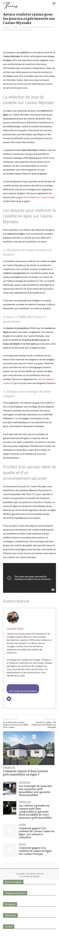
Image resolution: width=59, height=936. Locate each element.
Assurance (24, 782)
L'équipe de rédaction (15, 893)
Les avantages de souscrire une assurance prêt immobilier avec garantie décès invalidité (35, 790)
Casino (15, 27)
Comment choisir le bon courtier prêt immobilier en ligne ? (25, 772)
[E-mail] (9, 698)
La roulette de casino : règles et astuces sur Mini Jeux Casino (15, 724)
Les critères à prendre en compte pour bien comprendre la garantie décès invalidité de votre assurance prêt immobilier (35, 811)
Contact (8, 926)
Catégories (10, 904)
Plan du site (10, 915)
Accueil (6, 27)
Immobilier (9, 767)
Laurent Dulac (15, 628)
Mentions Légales (13, 882)
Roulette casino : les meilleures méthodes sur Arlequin (43, 724)
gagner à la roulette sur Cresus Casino (35, 197)
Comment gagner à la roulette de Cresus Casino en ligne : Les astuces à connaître (36, 832)
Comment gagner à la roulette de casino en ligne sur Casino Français (35, 850)
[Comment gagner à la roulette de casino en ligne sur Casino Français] (9, 850)
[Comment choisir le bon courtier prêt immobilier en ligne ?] (28, 748)
